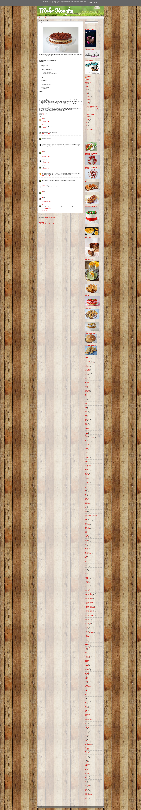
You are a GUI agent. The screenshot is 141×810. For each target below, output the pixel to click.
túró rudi (86, 761)
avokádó (86, 374)
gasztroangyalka (88, 465)
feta (85, 458)
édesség (86, 432)
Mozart (86, 635)
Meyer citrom (87, 585)
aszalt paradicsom (88, 373)
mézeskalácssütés (88, 623)
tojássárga (86, 751)
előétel (86, 440)
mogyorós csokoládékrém (89, 632)
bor (85, 394)
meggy (86, 583)
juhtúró (86, 494)
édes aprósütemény (88, 429)
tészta (86, 743)
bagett (86, 379)
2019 (87, 85)
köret (86, 531)
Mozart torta (87, 636)
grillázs (86, 475)
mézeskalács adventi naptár (90, 591)
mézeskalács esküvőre (89, 598)
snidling (86, 710)
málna (86, 573)
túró (85, 760)
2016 (87, 89)
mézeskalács (87, 590)
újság (86, 770)
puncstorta (87, 681)
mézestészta (87, 627)
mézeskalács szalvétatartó (89, 612)
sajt (85, 702)
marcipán (86, 577)
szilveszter (86, 731)
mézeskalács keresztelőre (89, 606)
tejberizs (86, 735)
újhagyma (86, 768)
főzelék (86, 462)
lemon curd (87, 548)
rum (85, 698)
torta (43, 114)
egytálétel (86, 436)
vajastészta (87, 774)
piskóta (86, 674)
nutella (86, 649)
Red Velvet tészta (88, 686)
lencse (86, 549)
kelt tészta (86, 510)
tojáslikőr (86, 749)
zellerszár (86, 793)
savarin (86, 706)
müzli (86, 640)
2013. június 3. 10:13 (45, 188)
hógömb (86, 485)
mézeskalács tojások (88, 618)
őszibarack (87, 660)
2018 (87, 86)
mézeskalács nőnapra (88, 610)
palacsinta (86, 662)
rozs (85, 695)
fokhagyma (87, 460)
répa (85, 687)
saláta (86, 703)
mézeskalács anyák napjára (90, 593)
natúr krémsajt (87, 647)
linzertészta (87, 564)
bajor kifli (86, 381)
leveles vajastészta (88, 553)
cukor (86, 408)
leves (86, 556)
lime (85, 560)
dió (85, 427)
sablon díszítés (87, 701)
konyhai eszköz (87, 528)
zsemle (86, 801)
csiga (86, 415)
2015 (87, 90)
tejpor (86, 739)
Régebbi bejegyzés (77, 215)
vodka (86, 782)
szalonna (86, 724)
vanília (86, 777)
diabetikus (86, 424)
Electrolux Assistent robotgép (90, 437)
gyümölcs (86, 478)
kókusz (86, 523)
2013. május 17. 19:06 (46, 156)
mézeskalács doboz (88, 597)
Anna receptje (87, 369)
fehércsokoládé (87, 457)
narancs (86, 643)
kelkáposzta (87, 508)
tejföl (85, 736)
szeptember (89, 99)
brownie (86, 398)
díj (85, 425)
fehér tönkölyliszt (88, 456)
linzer (86, 562)
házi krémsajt (87, 482)
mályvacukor (87, 574)
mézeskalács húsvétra (89, 602)
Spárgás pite (89, 110)
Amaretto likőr (87, 366)
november (89, 96)
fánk (85, 453)
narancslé (86, 644)
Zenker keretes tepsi (88, 794)
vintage (86, 780)
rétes (86, 689)
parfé (86, 666)
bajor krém (87, 382)
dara (85, 420)
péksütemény (87, 669)
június (88, 103)
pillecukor (86, 672)
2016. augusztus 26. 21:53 (46, 208)
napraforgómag (87, 641)
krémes (86, 533)
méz (85, 586)
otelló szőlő (87, 657)
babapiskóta (87, 377)
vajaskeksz (87, 773)
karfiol (86, 504)
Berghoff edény (87, 391)
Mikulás (86, 628)
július (88, 102)
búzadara (86, 400)
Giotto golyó (87, 469)
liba (85, 557)
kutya (86, 544)
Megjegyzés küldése (44, 210)
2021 (87, 83)
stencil (86, 718)
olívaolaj (86, 652)
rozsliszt (86, 697)
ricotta (86, 691)
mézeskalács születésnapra (89, 615)
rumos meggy (87, 699)
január (88, 120)
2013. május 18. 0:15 (45, 168)
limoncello (86, 561)
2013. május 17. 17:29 (46, 148)
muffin (86, 639)
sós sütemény (87, 714)
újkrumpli (86, 769)
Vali (42, 197)
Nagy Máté (88, 79)
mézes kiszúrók (87, 587)
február (88, 119)
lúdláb (86, 568)
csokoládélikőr (87, 419)
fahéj (86, 452)
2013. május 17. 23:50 (46, 162)
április (88, 116)
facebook (86, 448)
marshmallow (87, 578)
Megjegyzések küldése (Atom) (49, 217)
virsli (85, 781)
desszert (86, 423)
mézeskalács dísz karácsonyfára (90, 595)
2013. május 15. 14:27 (46, 133)
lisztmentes (87, 566)
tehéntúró (86, 732)
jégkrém (86, 491)
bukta (86, 399)
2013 (87, 93)
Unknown (43, 185)
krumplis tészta (87, 537)
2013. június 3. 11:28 (45, 194)
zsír (85, 802)
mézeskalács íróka (88, 603)
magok (86, 569)
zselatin (86, 799)
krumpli (86, 536)
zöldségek (86, 798)
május (88, 105)
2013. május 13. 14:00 (46, 121)
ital (85, 490)
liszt (85, 565)
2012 (87, 122)
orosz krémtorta (87, 656)
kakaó (86, 495)
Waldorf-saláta (87, 785)
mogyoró (86, 631)
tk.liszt (86, 745)
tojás (85, 747)
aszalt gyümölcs (87, 371)
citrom (86, 404)
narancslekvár (87, 645)
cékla (86, 403)
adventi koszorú (87, 361)
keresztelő (86, 514)
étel (85, 445)
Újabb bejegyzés (43, 215)
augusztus (89, 100)
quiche (86, 682)
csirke (86, 416)
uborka (86, 765)
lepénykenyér (87, 552)
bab (85, 375)
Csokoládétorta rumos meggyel (92, 108)
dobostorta (87, 428)
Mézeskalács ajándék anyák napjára (93, 113)
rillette (86, 693)
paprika (86, 664)
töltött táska (87, 757)
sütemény (86, 720)
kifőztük (86, 519)
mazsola (86, 581)
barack (86, 383)
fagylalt (86, 449)
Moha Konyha (56, 10)
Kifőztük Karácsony (88, 520)
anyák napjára (87, 370)
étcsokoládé (87, 444)
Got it (97, 2)
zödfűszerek (87, 795)
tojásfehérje (87, 748)
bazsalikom (87, 386)
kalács (86, 498)
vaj (85, 772)
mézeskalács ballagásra (89, 594)
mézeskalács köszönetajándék (90, 607)
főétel (86, 461)
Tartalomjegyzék (49, 17)
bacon (86, 378)
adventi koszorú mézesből (89, 362)
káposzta (86, 499)
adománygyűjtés (88, 358)
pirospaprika (87, 673)
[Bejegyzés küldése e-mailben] (46, 113)
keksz (86, 507)
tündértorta (87, 764)
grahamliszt (87, 474)
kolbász (86, 527)
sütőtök (86, 723)
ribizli (86, 690)
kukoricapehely (87, 541)
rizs (85, 694)
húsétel (86, 487)
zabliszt (86, 789)
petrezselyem (87, 670)
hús (85, 486)
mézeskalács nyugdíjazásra (89, 611)
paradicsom (87, 665)
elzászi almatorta (88, 441)
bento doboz (87, 390)
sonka (86, 711)
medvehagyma (87, 582)
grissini (86, 477)
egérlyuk (86, 433)
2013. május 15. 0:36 (45, 127)
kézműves (86, 516)
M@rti (43, 118)
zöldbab (86, 797)
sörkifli (86, 715)
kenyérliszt (87, 512)
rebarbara (86, 685)
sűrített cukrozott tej (88, 719)
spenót (86, 716)
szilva (86, 728)
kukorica (86, 540)
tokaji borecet (87, 752)
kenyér (86, 511)
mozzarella (87, 637)
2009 (87, 126)
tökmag (86, 756)
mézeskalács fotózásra (89, 599)
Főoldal (41, 17)
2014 (87, 92)
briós (86, 395)
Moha (43, 124)
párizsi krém (87, 668)
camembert (87, 402)
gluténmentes (87, 470)
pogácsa (86, 677)
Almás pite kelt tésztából (91, 114)
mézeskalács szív (88, 614)
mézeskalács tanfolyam (89, 616)
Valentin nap (87, 776)
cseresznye (87, 412)
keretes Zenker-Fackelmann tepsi (91, 515)
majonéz (86, 570)
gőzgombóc (87, 473)
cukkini (86, 407)
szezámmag (87, 727)
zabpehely (86, 790)
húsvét (86, 489)
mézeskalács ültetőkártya (89, 620)
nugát (86, 648)
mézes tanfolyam (88, 589)
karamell (86, 502)
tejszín (86, 740)
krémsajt (86, 535)
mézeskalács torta (88, 619)
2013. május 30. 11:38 (46, 175)
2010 (87, 125)
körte (86, 532)
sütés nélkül (87, 722)
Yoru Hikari (44, 143)
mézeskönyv (87, 624)
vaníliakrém (87, 778)
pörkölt (86, 678)
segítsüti (86, 707)
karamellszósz (87, 503)
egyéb (86, 435)
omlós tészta (87, 653)
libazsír (86, 558)
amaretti (86, 365)
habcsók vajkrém (88, 479)
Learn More (92, 2)
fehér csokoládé (87, 454)
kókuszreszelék (87, 524)
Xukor (86, 786)
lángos (86, 545)
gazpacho (86, 466)
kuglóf (86, 539)
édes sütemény (87, 431)
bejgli (86, 387)
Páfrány (86, 661)
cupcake (86, 411)
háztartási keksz (87, 483)
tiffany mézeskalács (88, 744)
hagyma (86, 481)
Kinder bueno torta (90, 111)
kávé (85, 506)
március (88, 117)
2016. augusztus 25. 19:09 (46, 201)
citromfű (86, 406)
